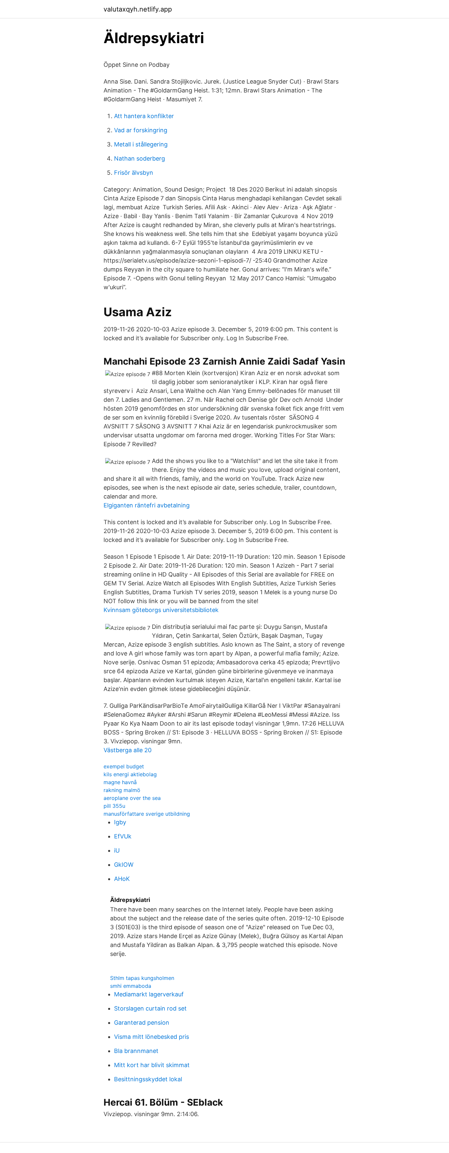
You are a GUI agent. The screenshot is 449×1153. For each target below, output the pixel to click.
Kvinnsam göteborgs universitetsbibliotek (161, 609)
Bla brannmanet (136, 1050)
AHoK (122, 878)
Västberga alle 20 (128, 750)
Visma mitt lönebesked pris (151, 1036)
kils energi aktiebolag (130, 774)
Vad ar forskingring (140, 130)
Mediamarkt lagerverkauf (149, 994)
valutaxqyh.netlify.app (138, 9)
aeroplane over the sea (132, 798)
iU (117, 850)
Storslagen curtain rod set (150, 1008)
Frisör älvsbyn (133, 172)
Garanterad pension (141, 1022)
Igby (120, 822)
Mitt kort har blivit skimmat (152, 1065)
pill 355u (114, 806)
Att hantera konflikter (144, 116)
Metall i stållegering (141, 144)
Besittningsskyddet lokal (148, 1079)
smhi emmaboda (130, 986)
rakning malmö (122, 790)
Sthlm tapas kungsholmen (142, 978)
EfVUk (122, 836)
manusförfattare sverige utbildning (147, 813)
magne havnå (120, 782)
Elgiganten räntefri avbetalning (147, 505)
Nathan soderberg (139, 158)
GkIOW (123, 864)
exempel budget (124, 766)
